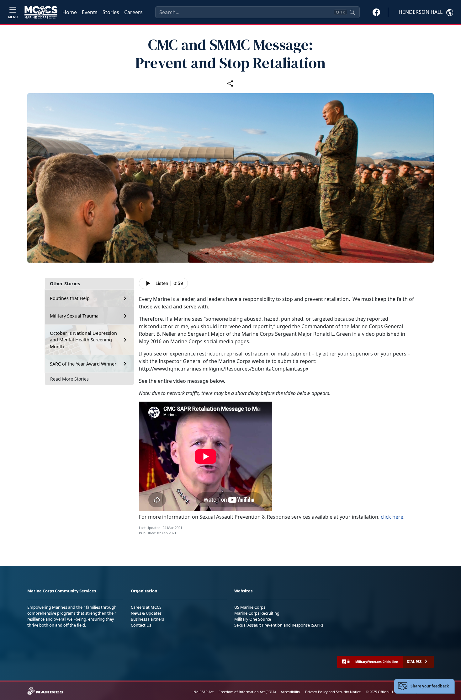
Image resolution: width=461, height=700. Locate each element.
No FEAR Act (203, 691)
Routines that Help (70, 298)
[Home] (40, 12)
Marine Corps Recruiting (256, 613)
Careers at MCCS (146, 607)
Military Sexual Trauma (74, 316)
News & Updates (146, 613)
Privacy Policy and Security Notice (333, 691)
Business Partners (147, 619)
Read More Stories (69, 379)
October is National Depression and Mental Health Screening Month (83, 340)
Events (90, 12)
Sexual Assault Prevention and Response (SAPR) (278, 625)
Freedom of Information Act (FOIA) (247, 691)
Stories (111, 12)
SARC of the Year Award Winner (83, 364)
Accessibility (290, 691)
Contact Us (141, 625)
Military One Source (252, 619)
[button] (376, 11)
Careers (133, 12)
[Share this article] (230, 83)
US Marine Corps (249, 607)
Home (69, 12)
